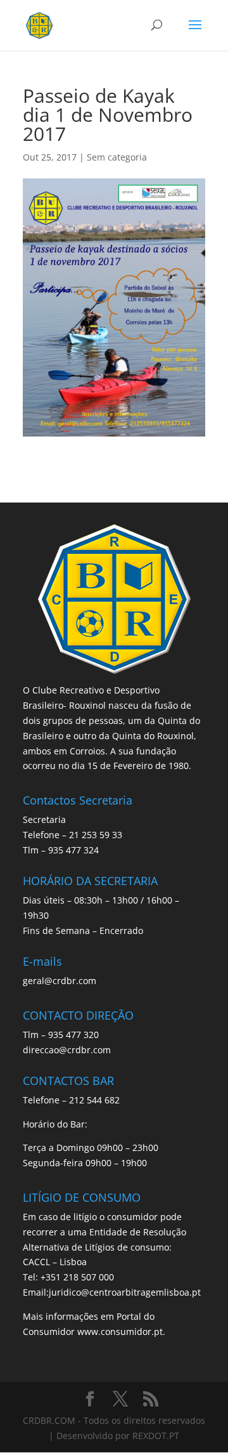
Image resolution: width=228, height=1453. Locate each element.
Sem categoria (117, 157)
